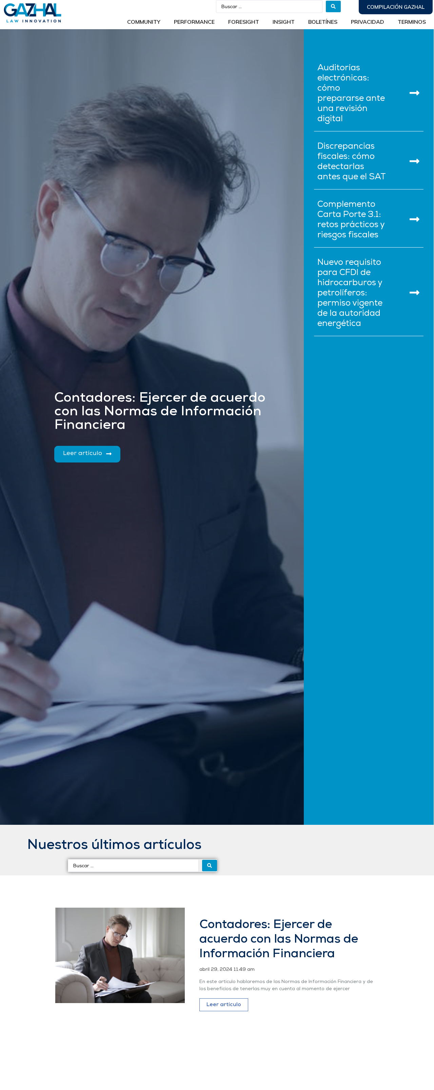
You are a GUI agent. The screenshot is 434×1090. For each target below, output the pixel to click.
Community (143, 21)
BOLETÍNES (322, 21)
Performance (194, 21)
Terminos (412, 21)
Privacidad (367, 21)
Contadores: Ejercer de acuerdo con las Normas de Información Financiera (278, 939)
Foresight (243, 21)
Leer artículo (223, 1004)
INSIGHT (284, 21)
